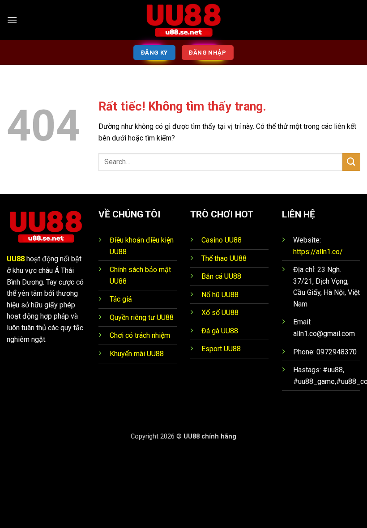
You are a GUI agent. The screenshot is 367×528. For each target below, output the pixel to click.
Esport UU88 (221, 349)
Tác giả (121, 299)
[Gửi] (351, 161)
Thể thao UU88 (224, 258)
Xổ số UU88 (220, 312)
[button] (12, 20)
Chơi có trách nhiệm (140, 335)
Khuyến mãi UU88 (137, 353)
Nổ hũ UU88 (220, 294)
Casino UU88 (221, 240)
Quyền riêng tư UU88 (142, 317)
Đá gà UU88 (219, 331)
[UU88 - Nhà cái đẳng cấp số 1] (183, 20)
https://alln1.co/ (318, 251)
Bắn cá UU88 (221, 276)
